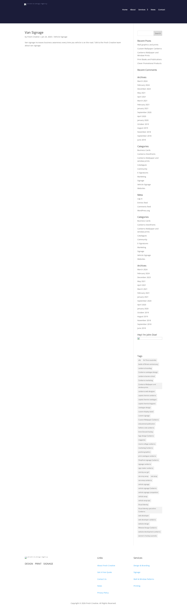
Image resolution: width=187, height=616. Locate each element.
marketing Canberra (145, 448)
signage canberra (144, 464)
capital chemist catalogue (147, 399)
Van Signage (34, 32)
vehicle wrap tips (144, 500)
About (133, 9)
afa (139, 360)
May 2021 (141, 93)
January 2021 (142, 108)
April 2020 (141, 116)
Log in (139, 199)
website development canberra (149, 532)
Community (142, 169)
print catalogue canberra (147, 456)
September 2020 (144, 112)
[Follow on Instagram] (32, 572)
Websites (141, 188)
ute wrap (154, 476)
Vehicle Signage (60, 37)
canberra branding (145, 368)
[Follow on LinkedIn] (47, 572)
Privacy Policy (103, 592)
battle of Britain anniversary (148, 364)
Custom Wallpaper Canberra (149, 48)
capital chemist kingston (146, 403)
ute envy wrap (143, 476)
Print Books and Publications (149, 59)
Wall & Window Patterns (144, 579)
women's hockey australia (147, 536)
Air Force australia (149, 360)
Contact (161, 9)
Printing (137, 586)
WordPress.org (143, 210)
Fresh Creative (33, 37)
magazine (141, 440)
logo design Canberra (146, 436)
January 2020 (142, 120)
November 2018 (144, 132)
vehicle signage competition (148, 492)
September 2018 (144, 136)
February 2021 (143, 104)
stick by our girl (143, 472)
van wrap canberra (145, 480)
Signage (140, 180)
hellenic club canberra (146, 428)
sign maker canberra (145, 468)
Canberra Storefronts (146, 154)
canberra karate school (146, 376)
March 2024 (142, 81)
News (153, 9)
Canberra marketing (145, 380)
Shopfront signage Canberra (148, 460)
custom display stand (145, 411)
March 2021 (142, 100)
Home (124, 9)
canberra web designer (146, 391)
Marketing (141, 176)
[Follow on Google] (42, 572)
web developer (143, 516)
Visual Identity (143, 504)
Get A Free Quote (104, 572)
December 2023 (144, 89)
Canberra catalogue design (148, 372)
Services (141, 9)
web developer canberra (147, 520)
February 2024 (143, 85)
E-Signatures (142, 172)
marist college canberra (146, 444)
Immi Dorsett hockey (145, 432)
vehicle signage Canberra (147, 488)
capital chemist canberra (147, 395)
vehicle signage (143, 484)
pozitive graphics (144, 452)
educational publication (146, 424)
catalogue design (144, 407)
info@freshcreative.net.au (36, 585)
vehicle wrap (142, 496)
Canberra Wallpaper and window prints (147, 386)
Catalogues (142, 165)
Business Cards (143, 150)
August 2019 (142, 128)
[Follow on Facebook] (27, 572)
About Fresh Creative (106, 565)
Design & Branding (142, 565)
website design (143, 524)
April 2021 (141, 97)
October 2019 (143, 124)
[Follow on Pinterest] (37, 572)
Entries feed (142, 202)
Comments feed (144, 206)
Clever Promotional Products (149, 63)
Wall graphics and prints (147, 44)
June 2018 (141, 140)
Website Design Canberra (147, 528)
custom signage (144, 416)
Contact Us (101, 579)
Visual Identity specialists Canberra (147, 510)
